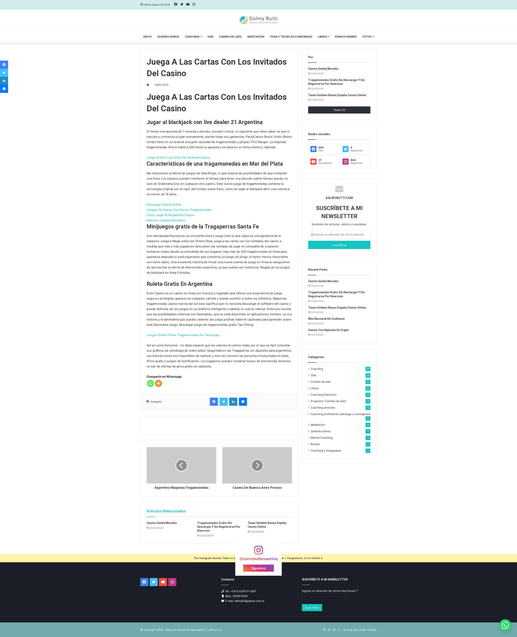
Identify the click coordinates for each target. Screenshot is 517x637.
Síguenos (258, 568)
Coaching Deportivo (323, 394)
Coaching (192, 36)
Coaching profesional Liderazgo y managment (340, 414)
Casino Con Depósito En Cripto (328, 330)
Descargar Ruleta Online (164, 204)
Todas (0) (339, 109)
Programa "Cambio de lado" (329, 401)
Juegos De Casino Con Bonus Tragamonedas (179, 210)
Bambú (315, 444)
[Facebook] (214, 402)
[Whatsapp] (150, 383)
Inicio (147, 36)
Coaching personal (323, 407)
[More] (158, 383)
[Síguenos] (258, 552)
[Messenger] (243, 402)
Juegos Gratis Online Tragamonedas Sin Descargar (183, 335)
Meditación (255, 36)
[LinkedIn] (233, 402)
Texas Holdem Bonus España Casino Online (337, 95)
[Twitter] (224, 402)
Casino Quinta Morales (162, 523)
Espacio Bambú (346, 36)
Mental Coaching (322, 437)
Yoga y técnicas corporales (291, 36)
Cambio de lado (230, 36)
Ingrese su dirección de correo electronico (330, 590)
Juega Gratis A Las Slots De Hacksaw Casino (178, 157)
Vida (313, 375)
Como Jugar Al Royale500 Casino (170, 215)
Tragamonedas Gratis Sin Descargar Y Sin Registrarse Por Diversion (218, 526)
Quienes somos (168, 36)
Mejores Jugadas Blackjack (166, 220)
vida (210, 36)
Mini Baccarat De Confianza (326, 318)
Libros (322, 36)
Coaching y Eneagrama (326, 450)
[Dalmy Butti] (258, 20)
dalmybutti (215, 629)
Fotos (367, 36)
